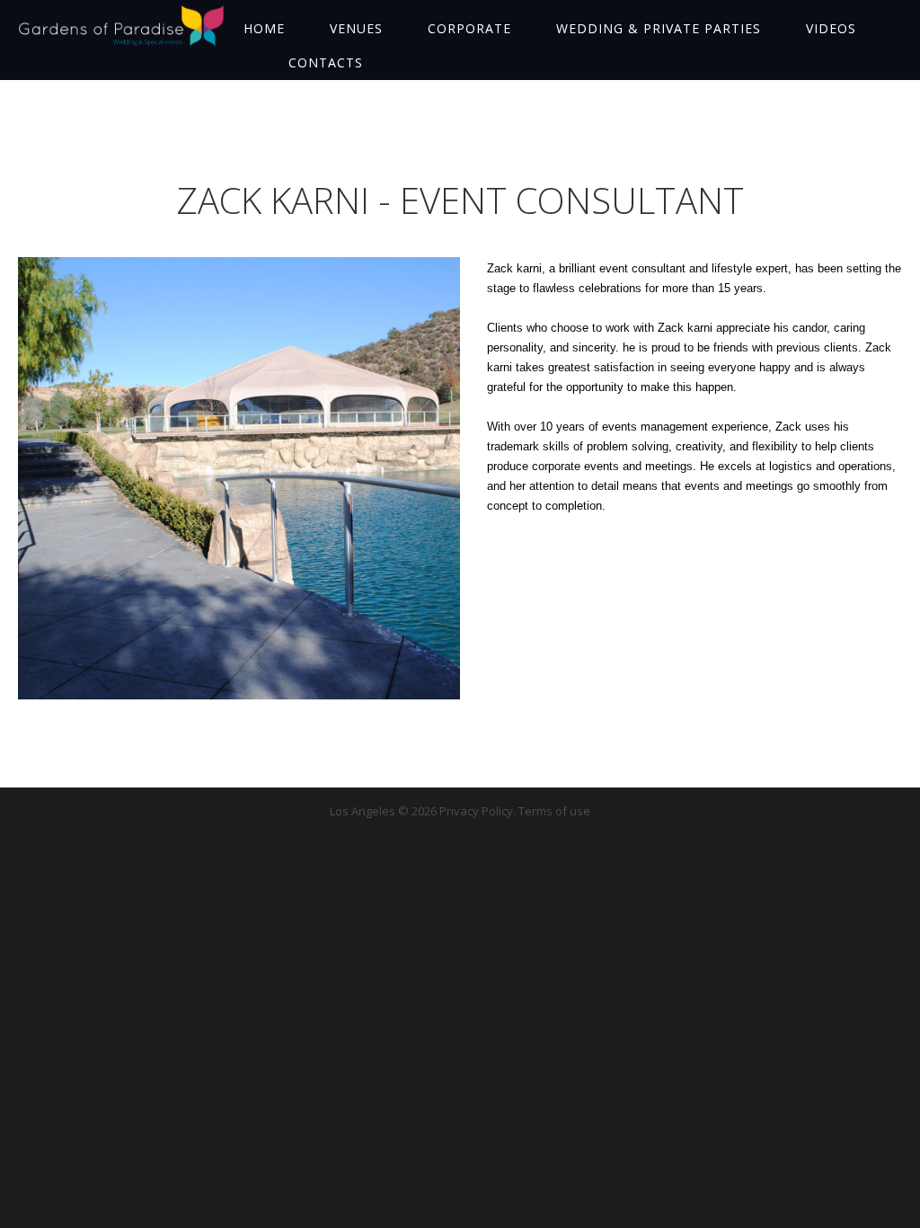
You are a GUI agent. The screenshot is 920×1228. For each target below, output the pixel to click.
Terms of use (554, 811)
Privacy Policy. (478, 811)
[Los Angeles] (122, 26)
